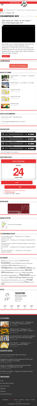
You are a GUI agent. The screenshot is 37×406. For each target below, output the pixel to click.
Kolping (18, 270)
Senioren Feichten (13, 282)
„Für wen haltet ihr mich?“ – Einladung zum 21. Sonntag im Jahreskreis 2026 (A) (22, 322)
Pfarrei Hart (33, 275)
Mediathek (22, 270)
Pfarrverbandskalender (6, 394)
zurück (16, 182)
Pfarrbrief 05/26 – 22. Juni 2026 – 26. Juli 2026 (22, 82)
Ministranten (9, 272)
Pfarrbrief (24, 275)
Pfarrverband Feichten (8, 234)
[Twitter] (20, 402)
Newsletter (3, 391)
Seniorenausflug (5, 282)
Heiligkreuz (6, 267)
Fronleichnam (29, 263)
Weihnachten (31, 282)
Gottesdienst (4, 265)
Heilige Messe (16, 265)
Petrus (17, 275)
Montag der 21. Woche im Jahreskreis (15, 190)
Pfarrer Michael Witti (17, 277)
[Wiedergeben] (3, 134)
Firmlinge (13, 263)
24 (18, 171)
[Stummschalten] (29, 134)
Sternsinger (21, 282)
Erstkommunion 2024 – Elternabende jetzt (11, 117)
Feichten (5, 263)
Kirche (14, 270)
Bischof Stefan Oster (9, 260)
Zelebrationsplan (14, 103)
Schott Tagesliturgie (19, 161)
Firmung (17, 263)
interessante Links (4, 386)
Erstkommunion (24, 260)
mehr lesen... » (6, 56)
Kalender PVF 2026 (15, 89)
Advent (3, 260)
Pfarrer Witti (29, 277)
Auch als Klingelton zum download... (10, 152)
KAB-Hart (3, 270)
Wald (26, 282)
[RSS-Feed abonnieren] (36, 16)
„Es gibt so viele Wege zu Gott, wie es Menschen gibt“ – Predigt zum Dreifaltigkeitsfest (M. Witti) (16, 366)
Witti (2, 284)
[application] (18, 134)
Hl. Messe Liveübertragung (18, 65)
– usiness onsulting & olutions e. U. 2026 (22, 399)
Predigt (29, 280)
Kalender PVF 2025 (15, 96)
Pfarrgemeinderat (5, 280)
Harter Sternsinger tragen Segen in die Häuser (13, 354)
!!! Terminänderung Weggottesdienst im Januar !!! (13, 121)
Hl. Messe (15, 268)
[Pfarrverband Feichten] (18, 3)
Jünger (33, 268)
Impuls (22, 267)
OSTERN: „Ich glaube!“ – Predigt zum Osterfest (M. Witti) (16, 371)
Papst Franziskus (27, 272)
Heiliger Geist (23, 265)
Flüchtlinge (22, 263)
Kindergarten (8, 270)
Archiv (2, 380)
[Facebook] (18, 402)
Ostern (20, 272)
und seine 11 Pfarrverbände (14, 224)
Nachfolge (16, 272)
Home (2, 13)
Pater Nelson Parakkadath (8, 275)
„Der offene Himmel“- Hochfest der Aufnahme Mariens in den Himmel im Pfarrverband (22, 336)
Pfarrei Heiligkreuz (5, 277)
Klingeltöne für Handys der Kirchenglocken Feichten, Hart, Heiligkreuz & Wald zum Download (16, 359)
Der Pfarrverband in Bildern (7, 383)
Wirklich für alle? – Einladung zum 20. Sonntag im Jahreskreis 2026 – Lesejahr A (22, 329)
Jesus (29, 267)
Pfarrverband (13, 280)
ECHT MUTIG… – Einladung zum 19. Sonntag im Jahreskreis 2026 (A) (20, 343)
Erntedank (16, 260)
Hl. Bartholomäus (10, 192)
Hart (10, 265)
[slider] (16, 134)
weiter (20, 187)
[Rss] (17, 402)
